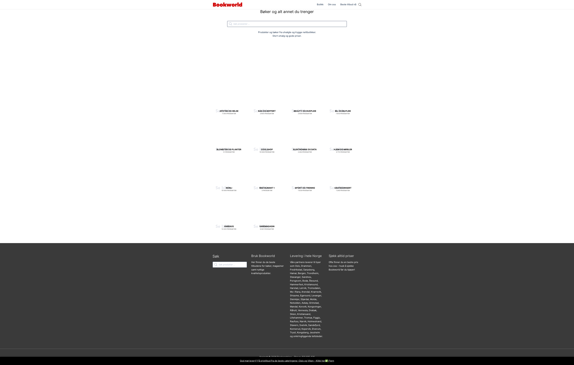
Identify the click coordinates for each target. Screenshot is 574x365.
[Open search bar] (359, 4)
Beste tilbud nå (348, 4)
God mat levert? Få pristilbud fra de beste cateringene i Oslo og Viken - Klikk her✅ (284, 360)
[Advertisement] (287, 62)
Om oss (332, 4)
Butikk (320, 4)
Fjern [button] (331, 360)
